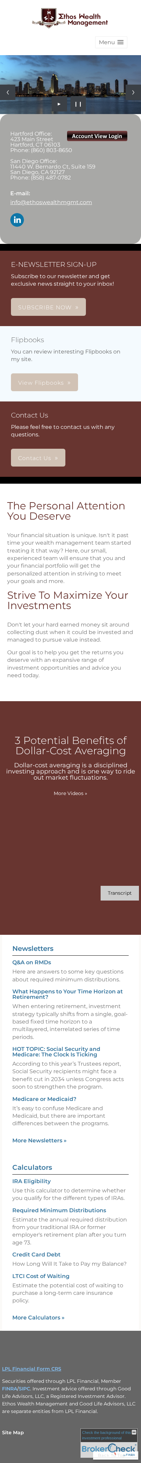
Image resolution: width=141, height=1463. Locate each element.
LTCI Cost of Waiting (40, 1276)
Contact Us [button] (34, 458)
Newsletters (32, 948)
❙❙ (78, 104)
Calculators (32, 1167)
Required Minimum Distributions (59, 1210)
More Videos (70, 793)
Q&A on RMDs (31, 962)
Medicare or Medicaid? (44, 1099)
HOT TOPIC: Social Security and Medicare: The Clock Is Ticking (56, 1052)
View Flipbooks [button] (41, 383)
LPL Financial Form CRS (31, 1369)
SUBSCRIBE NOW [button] (45, 307)
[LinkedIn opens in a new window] (17, 220)
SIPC (24, 1389)
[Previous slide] (7, 92)
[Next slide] (133, 92)
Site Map (13, 1432)
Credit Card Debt (36, 1254)
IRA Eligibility (31, 1181)
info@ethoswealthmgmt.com (51, 202)
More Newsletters (39, 1140)
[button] (111, 42)
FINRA (9, 1389)
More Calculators (38, 1317)
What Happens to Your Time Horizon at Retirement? (67, 994)
